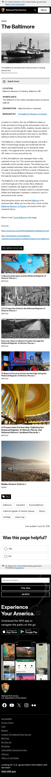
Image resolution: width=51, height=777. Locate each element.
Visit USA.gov (8, 771)
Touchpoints (19, 567)
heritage (7, 517)
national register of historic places (19, 511)
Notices (4, 730)
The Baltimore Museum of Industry (32, 114)
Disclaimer (5, 746)
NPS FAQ (5, 738)
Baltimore (35, 200)
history (42, 511)
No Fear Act (6, 742)
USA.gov (5, 754)
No (10, 556)
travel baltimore (36, 505)
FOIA (3, 727)
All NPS (25, 594)
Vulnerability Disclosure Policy (14, 750)
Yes (10, 548)
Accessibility (6, 719)
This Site (25, 588)
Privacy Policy (7, 723)
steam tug (19, 517)
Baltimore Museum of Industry (14, 206)
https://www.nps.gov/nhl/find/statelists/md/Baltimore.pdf (25, 231)
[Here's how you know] (25, 3)
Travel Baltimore (20, 217)
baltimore (7, 505)
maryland (20, 505)
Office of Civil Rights (10, 758)
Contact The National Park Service (16, 734)
